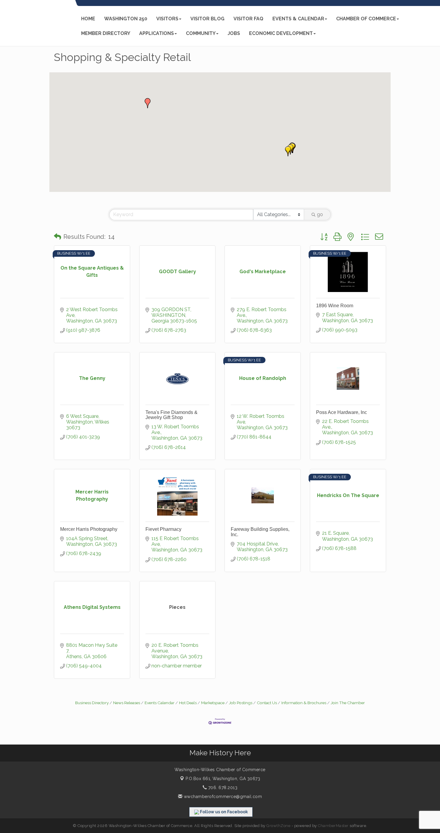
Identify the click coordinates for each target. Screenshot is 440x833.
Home (88, 19)
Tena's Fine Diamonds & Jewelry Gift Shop (171, 415)
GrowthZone (278, 825)
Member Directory (105, 33)
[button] (148, 103)
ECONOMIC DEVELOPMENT (281, 33)
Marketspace (212, 702)
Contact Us (267, 702)
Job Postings (240, 702)
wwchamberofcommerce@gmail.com (222, 796)
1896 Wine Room (334, 305)
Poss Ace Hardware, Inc (341, 412)
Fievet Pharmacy (163, 529)
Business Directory (92, 702)
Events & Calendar (298, 19)
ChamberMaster (333, 825)
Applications (156, 33)
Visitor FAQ (248, 19)
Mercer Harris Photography (88, 529)
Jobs (233, 33)
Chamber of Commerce (366, 19)
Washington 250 (125, 19)
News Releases (126, 702)
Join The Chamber (348, 702)
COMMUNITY (201, 33)
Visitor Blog (207, 19)
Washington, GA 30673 (223, 778)
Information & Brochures (303, 702)
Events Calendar (160, 702)
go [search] (320, 214)
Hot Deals (188, 702)
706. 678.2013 (222, 787)
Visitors (167, 19)
